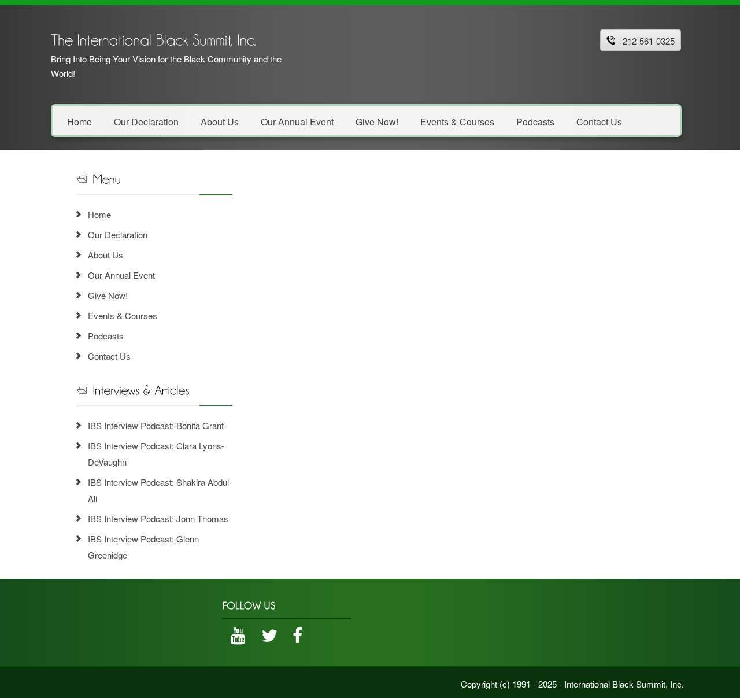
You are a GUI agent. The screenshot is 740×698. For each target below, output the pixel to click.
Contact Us (599, 121)
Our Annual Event (297, 121)
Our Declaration (146, 121)
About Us (220, 121)
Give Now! (377, 121)
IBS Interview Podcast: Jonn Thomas (158, 518)
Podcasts (535, 121)
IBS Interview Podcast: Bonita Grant (156, 425)
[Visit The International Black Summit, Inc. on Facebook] (297, 638)
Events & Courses (457, 121)
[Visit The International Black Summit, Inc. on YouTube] (238, 638)
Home (79, 121)
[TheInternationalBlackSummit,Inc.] (153, 38)
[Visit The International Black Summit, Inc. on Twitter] (269, 638)
